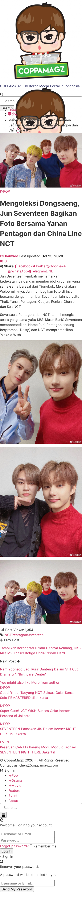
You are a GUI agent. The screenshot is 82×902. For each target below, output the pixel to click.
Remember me (44, 846)
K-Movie (14, 785)
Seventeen (35, 635)
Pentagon (19, 635)
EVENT (5, 742)
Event (12, 795)
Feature (14, 790)
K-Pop (13, 775)
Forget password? (14, 846)
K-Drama (15, 780)
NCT (8, 635)
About (13, 801)
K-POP (5, 191)
